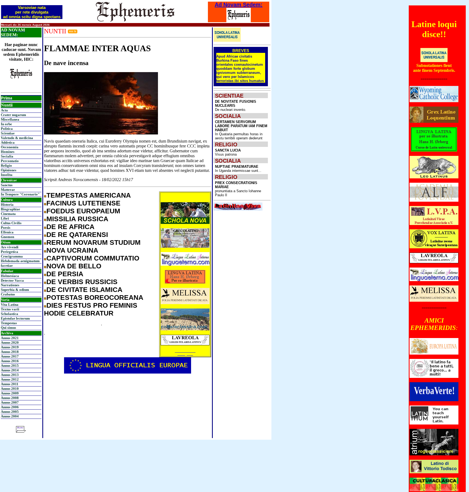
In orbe (6, 124)
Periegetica (9, 252)
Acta (4, 110)
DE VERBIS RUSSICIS (82, 281)
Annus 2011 (9, 384)
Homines (7, 152)
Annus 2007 (10, 402)
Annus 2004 (10, 416)
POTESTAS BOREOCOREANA (94, 297)
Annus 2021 (10, 338)
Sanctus (6, 185)
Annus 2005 (10, 412)
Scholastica (9, 314)
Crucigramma (12, 256)
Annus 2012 (10, 379)
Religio (6, 165)
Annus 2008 (10, 398)
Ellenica (7, 232)
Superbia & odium (15, 290)
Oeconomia (9, 147)
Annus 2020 (10, 342)
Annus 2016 (10, 361)
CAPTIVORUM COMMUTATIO (92, 258)
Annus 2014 (10, 370)
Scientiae (8, 133)
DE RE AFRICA (70, 226)
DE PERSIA (64, 274)
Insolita (6, 175)
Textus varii (10, 309)
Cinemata (8, 214)
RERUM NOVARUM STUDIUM (93, 242)
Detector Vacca (12, 280)
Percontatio (10, 161)
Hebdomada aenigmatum (20, 261)
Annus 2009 (10, 393)
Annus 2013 (10, 375)
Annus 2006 (10, 407)
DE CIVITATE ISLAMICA (84, 289)
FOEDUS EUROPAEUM (83, 211)
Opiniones (8, 170)
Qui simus (8, 328)
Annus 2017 (10, 356)
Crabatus (8, 294)
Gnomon (7, 237)
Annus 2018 (10, 352)
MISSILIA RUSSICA (77, 219)
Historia (7, 204)
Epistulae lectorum (15, 318)
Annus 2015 (10, 366)
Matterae (8, 190)
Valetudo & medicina (17, 138)
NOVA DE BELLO (73, 266)
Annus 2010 (10, 389)
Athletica (8, 142)
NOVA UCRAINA (72, 250)
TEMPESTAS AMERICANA (88, 195)
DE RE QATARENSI (77, 234)
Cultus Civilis (11, 223)
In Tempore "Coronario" (20, 194)
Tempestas (9, 323)
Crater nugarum (13, 115)
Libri (5, 218)
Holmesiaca (10, 276)
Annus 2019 (10, 347)
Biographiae (10, 209)
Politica (7, 129)
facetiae (7, 265)
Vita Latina (9, 305)
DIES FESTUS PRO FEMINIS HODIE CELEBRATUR (90, 309)
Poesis (5, 228)
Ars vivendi (9, 247)
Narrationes (10, 285)
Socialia (7, 156)
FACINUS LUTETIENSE (83, 203)
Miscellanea (10, 119)
